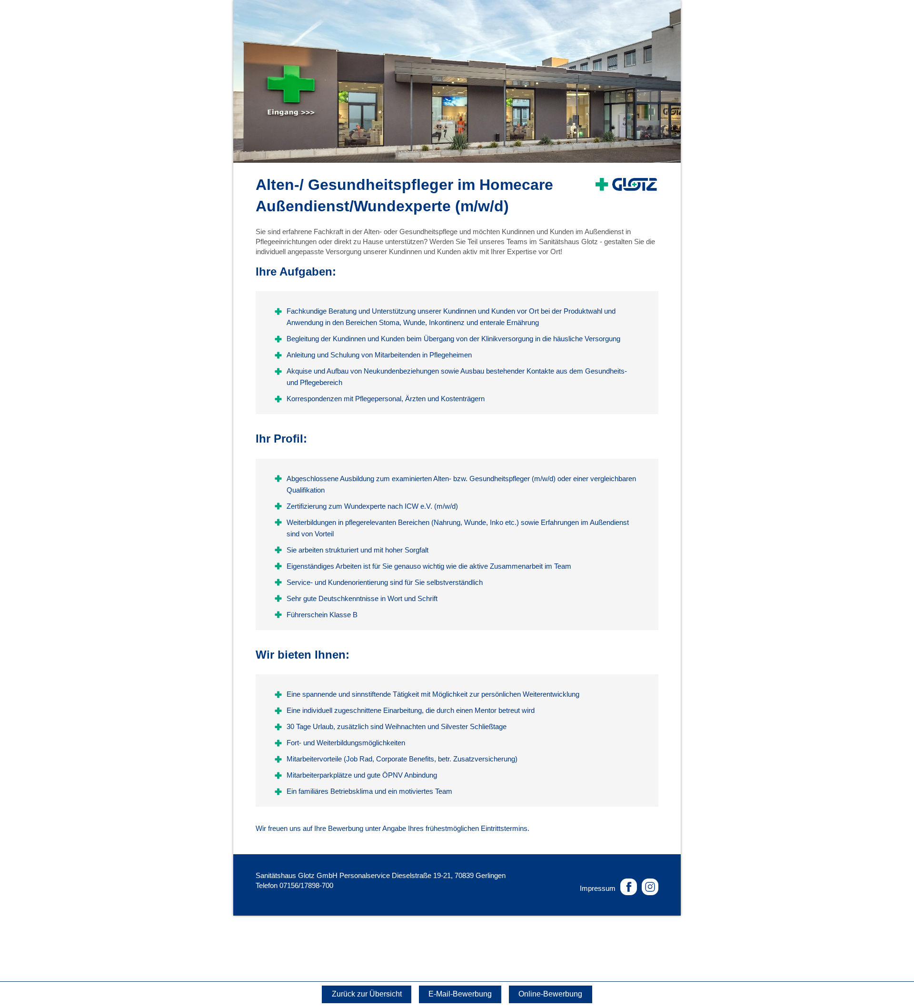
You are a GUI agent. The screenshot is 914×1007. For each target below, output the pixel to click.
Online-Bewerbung (550, 994)
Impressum (598, 888)
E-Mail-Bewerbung (460, 994)
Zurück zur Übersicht (367, 994)
